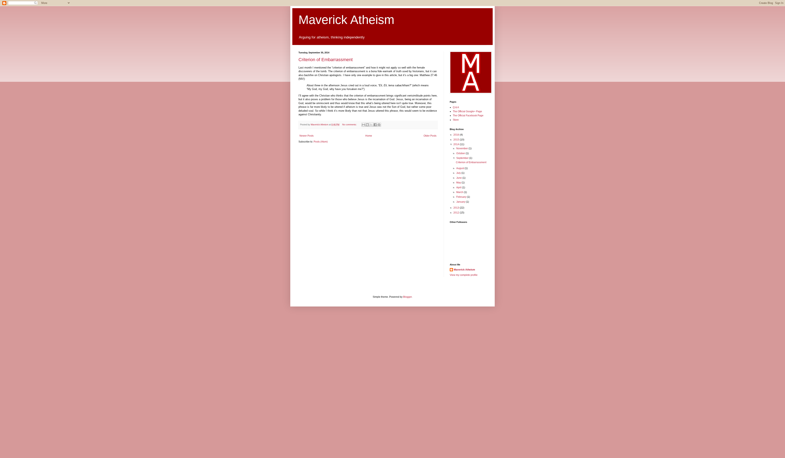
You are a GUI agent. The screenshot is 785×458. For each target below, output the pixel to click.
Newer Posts (306, 135)
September (462, 158)
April (459, 187)
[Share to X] (371, 125)
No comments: (349, 124)
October (461, 153)
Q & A (456, 107)
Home (368, 135)
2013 (456, 207)
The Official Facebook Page (468, 115)
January (461, 201)
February (461, 196)
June (459, 177)
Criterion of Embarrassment (325, 59)
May (459, 182)
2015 (456, 139)
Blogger (407, 296)
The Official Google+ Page (467, 111)
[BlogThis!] (367, 125)
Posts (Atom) (321, 141)
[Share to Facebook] (375, 125)
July (458, 173)
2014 (456, 144)
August (460, 168)
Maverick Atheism (346, 20)
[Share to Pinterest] (379, 125)
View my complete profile (464, 275)
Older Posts (430, 135)
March (460, 192)
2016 (456, 134)
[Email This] (363, 125)
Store (456, 119)
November (462, 148)
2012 (456, 212)
